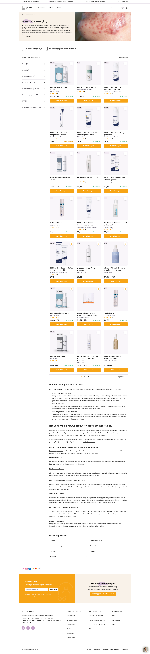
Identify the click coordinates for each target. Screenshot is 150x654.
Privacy (88, 649)
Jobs (113, 616)
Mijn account (116, 620)
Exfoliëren (55, 406)
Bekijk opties (88, 101)
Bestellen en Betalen (96, 616)
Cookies (97, 649)
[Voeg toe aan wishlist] (71, 63)
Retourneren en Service (97, 620)
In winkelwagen (61, 101)
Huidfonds (27, 623)
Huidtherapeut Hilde (56, 451)
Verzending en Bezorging (97, 625)
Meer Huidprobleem (58, 535)
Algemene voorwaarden (110, 649)
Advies (51, 8)
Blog (113, 625)
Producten (41, 8)
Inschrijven (53, 590)
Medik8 (68, 629)
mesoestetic (70, 625)
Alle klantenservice (95, 629)
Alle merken (70, 638)
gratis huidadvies (89, 442)
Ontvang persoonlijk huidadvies (103, 594)
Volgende (120, 377)
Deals (59, 8)
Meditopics (70, 633)
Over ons (115, 629)
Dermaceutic (71, 616)
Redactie (125, 649)
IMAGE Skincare (71, 620)
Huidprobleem (30, 14)
